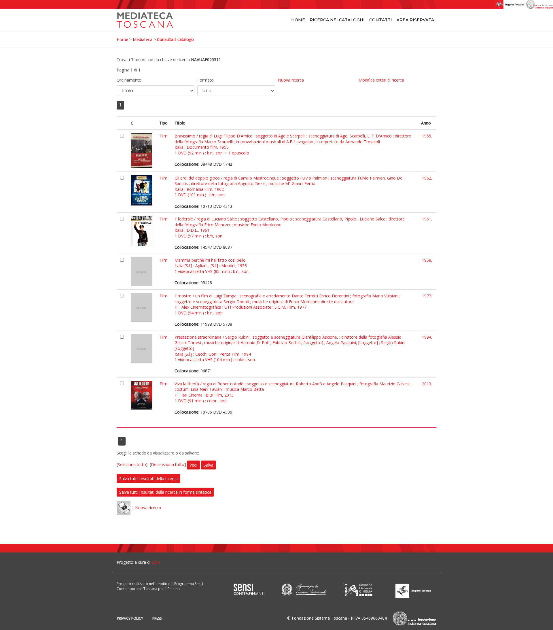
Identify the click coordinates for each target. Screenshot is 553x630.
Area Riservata (415, 19)
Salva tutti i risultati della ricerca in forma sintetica (165, 492)
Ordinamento (129, 80)
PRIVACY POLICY (130, 618)
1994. (427, 337)
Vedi (193, 465)
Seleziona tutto (132, 464)
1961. (427, 219)
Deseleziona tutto (167, 464)
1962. (427, 178)
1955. (427, 136)
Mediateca (142, 39)
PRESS (157, 618)
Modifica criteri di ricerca (381, 80)
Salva (208, 465)
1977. (427, 296)
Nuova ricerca (291, 80)
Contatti (380, 19)
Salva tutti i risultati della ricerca (148, 478)
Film (163, 136)
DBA (155, 562)
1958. (427, 260)
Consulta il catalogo (175, 39)
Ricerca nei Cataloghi (337, 19)
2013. (427, 383)
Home (298, 19)
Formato (205, 80)
